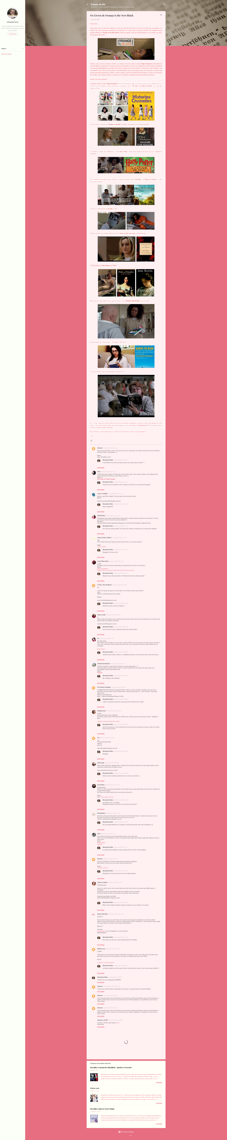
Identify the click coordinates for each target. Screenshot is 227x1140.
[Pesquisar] (164, 5)
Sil (98, 638)
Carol (98, 833)
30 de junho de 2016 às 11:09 (108, 833)
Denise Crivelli (101, 615)
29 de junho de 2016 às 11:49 (121, 482)
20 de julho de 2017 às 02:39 (110, 995)
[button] (161, 15)
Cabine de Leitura (102, 882)
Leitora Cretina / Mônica (104, 537)
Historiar (99, 672)
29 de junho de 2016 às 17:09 (117, 663)
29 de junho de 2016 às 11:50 (121, 504)
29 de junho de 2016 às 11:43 (115, 493)
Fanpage (112, 479)
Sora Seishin (101, 785)
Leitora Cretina (101, 546)
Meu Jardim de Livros (107, 797)
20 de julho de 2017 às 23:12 (110, 1008)
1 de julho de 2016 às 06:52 (120, 965)
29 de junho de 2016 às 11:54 (119, 537)
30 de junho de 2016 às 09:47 (112, 785)
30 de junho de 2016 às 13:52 (121, 871)
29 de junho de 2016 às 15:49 (119, 585)
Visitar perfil (12, 34)
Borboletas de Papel (103, 479)
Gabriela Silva (101, 515)
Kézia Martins (101, 813)
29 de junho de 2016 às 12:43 (116, 561)
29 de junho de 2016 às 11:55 (121, 526)
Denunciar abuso (6, 54)
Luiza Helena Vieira (102, 561)
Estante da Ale (98, 4)
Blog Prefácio (101, 649)
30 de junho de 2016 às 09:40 (121, 773)
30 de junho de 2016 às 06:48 (121, 675)
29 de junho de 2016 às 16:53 (113, 615)
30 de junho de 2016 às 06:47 (121, 724)
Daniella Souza (101, 711)
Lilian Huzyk (100, 763)
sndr (131, 1135)
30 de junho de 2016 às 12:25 (110, 859)
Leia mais (159, 1082)
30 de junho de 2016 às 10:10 (113, 813)
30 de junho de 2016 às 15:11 (115, 882)
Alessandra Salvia (108, 460)
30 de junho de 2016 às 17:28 (115, 914)
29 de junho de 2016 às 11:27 (108, 471)
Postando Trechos (102, 868)
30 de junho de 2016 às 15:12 (121, 902)
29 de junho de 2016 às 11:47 (113, 515)
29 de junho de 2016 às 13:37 (121, 573)
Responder (100, 468)
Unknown (100, 448)
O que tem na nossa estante (105, 962)
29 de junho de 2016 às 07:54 (121, 460)
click (118, 1023)
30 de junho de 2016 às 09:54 (121, 800)
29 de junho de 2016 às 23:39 (113, 711)
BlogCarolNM (101, 842)
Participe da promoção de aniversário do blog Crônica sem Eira (115, 570)
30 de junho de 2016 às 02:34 (107, 737)
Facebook (111, 721)
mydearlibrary (101, 931)
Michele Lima (101, 949)
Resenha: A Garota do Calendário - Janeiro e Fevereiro (111, 1067)
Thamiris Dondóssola (103, 663)
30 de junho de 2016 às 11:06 (121, 822)
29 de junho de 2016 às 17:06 (106, 638)
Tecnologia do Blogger (127, 1132)
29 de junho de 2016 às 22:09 (118, 687)
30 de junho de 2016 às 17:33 (121, 937)
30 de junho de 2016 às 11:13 (121, 847)
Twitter (118, 721)
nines (98, 471)
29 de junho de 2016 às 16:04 (121, 603)
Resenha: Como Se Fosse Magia (102, 1109)
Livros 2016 (94, 1088)
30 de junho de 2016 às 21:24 (113, 948)
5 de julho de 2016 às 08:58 (115, 977)
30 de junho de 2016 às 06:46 (121, 751)
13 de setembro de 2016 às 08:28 (111, 986)
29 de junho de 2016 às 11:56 (121, 549)
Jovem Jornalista (102, 493)
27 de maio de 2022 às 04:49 (115, 1020)
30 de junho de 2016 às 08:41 (112, 763)
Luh (98, 737)
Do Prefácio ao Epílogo (104, 687)
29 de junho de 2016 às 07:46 (110, 448)
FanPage (99, 844)
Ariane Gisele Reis (102, 914)
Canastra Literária (102, 721)
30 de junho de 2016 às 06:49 (121, 626)
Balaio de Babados (102, 568)
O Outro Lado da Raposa (104, 585)
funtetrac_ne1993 (102, 1020)
